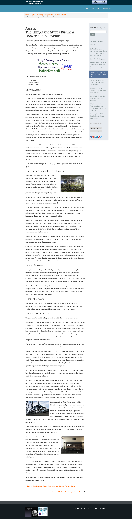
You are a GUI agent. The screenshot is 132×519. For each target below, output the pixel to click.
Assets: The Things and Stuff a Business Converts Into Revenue (98, 74)
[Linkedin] (97, 137)
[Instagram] (95, 137)
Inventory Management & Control (48, 14)
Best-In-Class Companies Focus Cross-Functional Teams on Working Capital (51, 486)
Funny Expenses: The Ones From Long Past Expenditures (65, 492)
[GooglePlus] (93, 137)
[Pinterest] (99, 137)
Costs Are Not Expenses (98, 59)
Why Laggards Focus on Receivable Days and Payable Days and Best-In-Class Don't (98, 107)
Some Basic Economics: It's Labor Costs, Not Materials (97, 98)
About (92, 8)
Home (87, 8)
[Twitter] (101, 137)
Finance (63, 14)
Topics (98, 8)
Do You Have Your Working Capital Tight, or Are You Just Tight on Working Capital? (98, 52)
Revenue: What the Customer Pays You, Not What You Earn (98, 90)
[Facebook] (91, 137)
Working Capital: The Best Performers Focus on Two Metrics (98, 116)
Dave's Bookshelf (107, 8)
